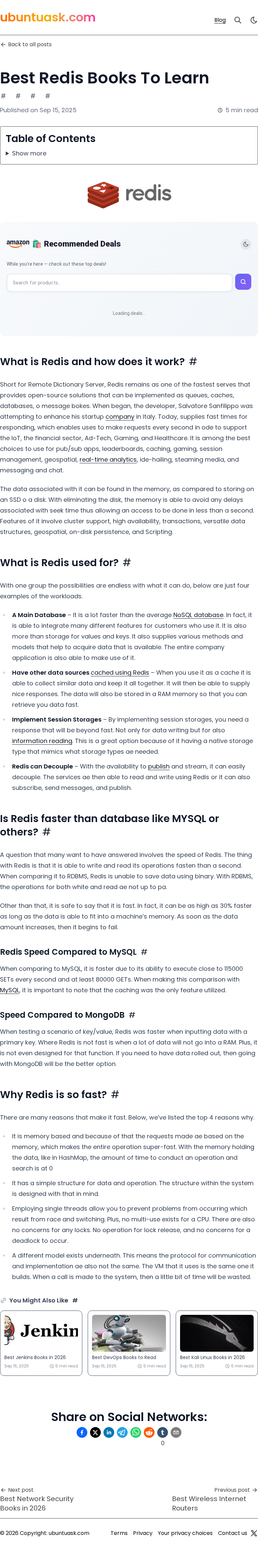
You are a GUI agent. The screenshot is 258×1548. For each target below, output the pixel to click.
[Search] (238, 20)
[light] (254, 20)
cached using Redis (120, 672)
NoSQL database (198, 615)
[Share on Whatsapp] (135, 1432)
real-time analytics (108, 459)
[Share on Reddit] (149, 1432)
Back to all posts (30, 44)
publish (159, 766)
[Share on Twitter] (95, 1432)
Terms (119, 1533)
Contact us (232, 1533)
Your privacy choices (185, 1533)
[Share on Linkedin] (108, 1432)
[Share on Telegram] (122, 1432)
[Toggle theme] (246, 244)
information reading (42, 741)
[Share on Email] (176, 1432)
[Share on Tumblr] (162, 1432)
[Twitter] (254, 1533)
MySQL (9, 990)
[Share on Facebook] (82, 1432)
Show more (29, 153)
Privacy (143, 1533)
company (119, 416)
